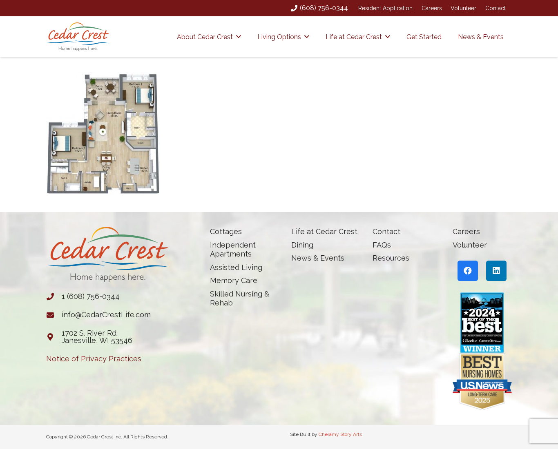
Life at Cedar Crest (324, 231)
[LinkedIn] (496, 271)
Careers (432, 8)
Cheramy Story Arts (340, 434)
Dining (302, 245)
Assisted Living (236, 267)
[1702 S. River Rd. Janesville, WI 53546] (54, 337)
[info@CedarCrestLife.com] (54, 315)
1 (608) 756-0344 (91, 296)
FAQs (382, 245)
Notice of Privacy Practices (93, 358)
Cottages (226, 231)
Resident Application (385, 8)
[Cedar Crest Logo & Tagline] (77, 36)
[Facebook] (468, 271)
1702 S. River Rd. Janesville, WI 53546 (97, 337)
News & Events (317, 258)
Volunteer (463, 8)
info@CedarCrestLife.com (106, 314)
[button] (238, 36)
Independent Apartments (233, 250)
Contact (495, 8)
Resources (391, 258)
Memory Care (233, 280)
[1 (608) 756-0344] (54, 296)
